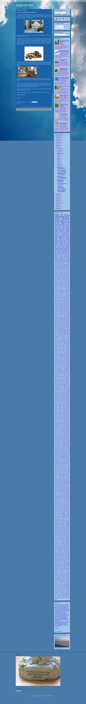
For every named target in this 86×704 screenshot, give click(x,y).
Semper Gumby (63, 506)
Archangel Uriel (58, 225)
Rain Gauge (61, 490)
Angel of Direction (58, 292)
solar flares (63, 586)
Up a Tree (65, 549)
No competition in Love (63, 459)
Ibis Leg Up (61, 424)
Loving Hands (62, 445)
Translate (65, 14)
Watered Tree (59, 555)
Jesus (62, 217)
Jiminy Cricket (59, 429)
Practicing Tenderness (65, 478)
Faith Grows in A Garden (62, 382)
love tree (67, 578)
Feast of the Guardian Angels (62, 226)
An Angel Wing (62, 279)
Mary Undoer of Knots (64, 447)
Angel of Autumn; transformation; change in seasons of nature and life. (62, 289)
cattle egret (57, 258)
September (59, 153)
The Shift (59, 538)
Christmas (67, 217)
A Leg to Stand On (61, 271)
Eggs (56, 378)
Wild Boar (67, 559)
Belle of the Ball (66, 323)
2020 (58, 145)
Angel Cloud (57, 280)
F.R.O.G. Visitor (57, 381)
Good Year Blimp (59, 242)
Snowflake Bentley (65, 512)
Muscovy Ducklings (60, 457)
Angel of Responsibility (59, 300)
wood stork (57, 232)
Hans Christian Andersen (64, 412)
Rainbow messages (65, 491)
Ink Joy (62, 425)
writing (56, 599)
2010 (57, 206)
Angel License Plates (62, 281)
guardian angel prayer (59, 231)
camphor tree (57, 573)
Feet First (57, 385)
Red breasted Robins (65, 494)
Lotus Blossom (66, 444)
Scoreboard (57, 506)
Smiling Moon (66, 510)
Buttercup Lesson (66, 331)
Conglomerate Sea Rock (59, 348)
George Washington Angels (61, 396)
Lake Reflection (57, 439)
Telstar (66, 527)
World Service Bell (64, 257)
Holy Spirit (58, 217)
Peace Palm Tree (61, 470)
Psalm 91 (58, 215)
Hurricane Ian (63, 423)
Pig (68, 474)
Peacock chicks (62, 472)
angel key (56, 570)
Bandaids (62, 319)
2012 (57, 203)
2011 (57, 205)
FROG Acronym (64, 381)
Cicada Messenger (65, 346)
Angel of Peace (66, 299)
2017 (57, 195)
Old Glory (57, 246)
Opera (56, 464)
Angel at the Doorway (65, 284)
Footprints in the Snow (59, 388)
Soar (66, 513)
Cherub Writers (61, 339)
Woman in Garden (61, 564)
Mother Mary (66, 219)
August (59, 154)
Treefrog (62, 216)
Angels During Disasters (59, 304)
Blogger (53, 695)
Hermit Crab (63, 417)
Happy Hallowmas (58, 413)
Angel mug (57, 288)
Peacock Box (63, 471)
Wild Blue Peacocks (61, 559)
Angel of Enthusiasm (59, 293)
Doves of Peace (61, 366)
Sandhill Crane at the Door (63, 503)
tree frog (66, 216)
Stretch (60, 523)
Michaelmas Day (65, 222)
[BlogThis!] (33, 102)
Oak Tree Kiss (63, 462)
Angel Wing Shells (58, 284)
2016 (57, 197)
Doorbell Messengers (59, 365)
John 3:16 (67, 430)
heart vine (67, 575)
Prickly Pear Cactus (65, 248)
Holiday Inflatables (63, 420)
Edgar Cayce (67, 377)
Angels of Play (63, 236)
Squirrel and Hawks (64, 517)
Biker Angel (57, 325)
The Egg (59, 531)
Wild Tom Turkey (62, 561)
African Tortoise (60, 275)
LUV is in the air (65, 437)
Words (65, 565)
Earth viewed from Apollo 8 (62, 372)
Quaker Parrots (66, 489)
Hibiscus (58, 418)
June (58, 158)
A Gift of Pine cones (64, 268)
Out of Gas (60, 465)
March (58, 162)
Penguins (62, 473)
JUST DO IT (60, 426)
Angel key (67, 279)
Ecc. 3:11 (62, 377)
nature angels (58, 224)
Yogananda (65, 567)
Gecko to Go (64, 394)
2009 (58, 208)
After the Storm (60, 276)
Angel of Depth (66, 291)
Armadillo (62, 221)
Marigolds (56, 447)
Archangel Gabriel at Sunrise (63, 314)
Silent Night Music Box (63, 508)
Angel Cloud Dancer (63, 280)
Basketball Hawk (66, 320)
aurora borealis (66, 572)
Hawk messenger (66, 415)
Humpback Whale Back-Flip (64, 422)
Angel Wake (67, 283)
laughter (60, 577)
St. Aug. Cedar (64, 518)
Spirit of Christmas (61, 515)
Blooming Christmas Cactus (62, 327)
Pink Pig (62, 475)
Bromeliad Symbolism (63, 329)
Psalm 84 (57, 249)
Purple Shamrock (60, 489)
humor (56, 576)
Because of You (63, 322)
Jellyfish (63, 427)
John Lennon (66, 243)
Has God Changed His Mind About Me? (62, 414)
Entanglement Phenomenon (64, 379)
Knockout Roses (58, 437)
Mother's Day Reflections (61, 456)
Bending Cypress (66, 324)
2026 (57, 135)
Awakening (67, 317)
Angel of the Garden (63, 302)
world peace (67, 598)
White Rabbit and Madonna (60, 558)
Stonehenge (57, 523)
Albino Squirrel (57, 277)
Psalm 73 (60, 484)
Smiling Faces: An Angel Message (61, 168)
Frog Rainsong (66, 391)
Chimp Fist (64, 341)
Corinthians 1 (64, 349)
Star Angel (57, 521)
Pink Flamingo (58, 248)
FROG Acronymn (63, 240)
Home (34, 109)
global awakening (63, 574)
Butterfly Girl (59, 333)
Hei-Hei (20, 103)
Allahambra (62, 277)
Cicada (60, 346)
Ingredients (59, 425)
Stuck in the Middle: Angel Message (64, 96)
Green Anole (66, 242)
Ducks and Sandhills (61, 370)
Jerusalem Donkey (65, 228)
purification (63, 580)
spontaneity (66, 231)
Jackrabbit (65, 426)
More (56, 19)
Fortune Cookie (62, 389)
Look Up (61, 444)
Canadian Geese (58, 337)
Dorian (64, 365)
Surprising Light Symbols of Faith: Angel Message (64, 69)
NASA (65, 457)
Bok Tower (57, 329)
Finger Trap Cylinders (63, 385)
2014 (57, 200)
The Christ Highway (65, 528)
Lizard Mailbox (57, 443)
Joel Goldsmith (61, 430)
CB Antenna (66, 336)
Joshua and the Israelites (59, 431)
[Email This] (32, 102)
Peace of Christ (58, 471)
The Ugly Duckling (64, 538)
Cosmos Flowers (58, 351)
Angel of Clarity (61, 291)
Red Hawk (65, 492)
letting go (60, 219)
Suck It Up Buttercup (65, 524)
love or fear (63, 578)
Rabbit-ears (57, 490)
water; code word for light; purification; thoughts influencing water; (62, 596)
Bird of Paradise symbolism (64, 325)
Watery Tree (64, 555)
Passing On (60, 468)
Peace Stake (67, 470)
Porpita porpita (58, 477)
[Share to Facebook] (35, 102)
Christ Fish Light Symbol (62, 342)
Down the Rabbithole (64, 367)
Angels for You (24, 5)
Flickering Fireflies (62, 386)
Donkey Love (63, 363)
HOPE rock (57, 410)
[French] (59, 18)
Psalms (58, 487)
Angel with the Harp (60, 303)
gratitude (67, 230)
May (58, 159)
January (59, 166)
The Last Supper (60, 535)
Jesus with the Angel (62, 428)
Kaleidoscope (57, 434)
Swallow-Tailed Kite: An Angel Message (64, 51)
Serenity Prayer (61, 507)
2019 (57, 147)
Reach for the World (59, 492)
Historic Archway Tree (59, 419)
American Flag (57, 279)
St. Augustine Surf (63, 519)
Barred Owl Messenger (59, 320)
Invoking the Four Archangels (63, 60)
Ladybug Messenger (59, 244)
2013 (57, 201)
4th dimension (64, 232)
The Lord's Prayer (58, 536)
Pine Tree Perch (58, 475)
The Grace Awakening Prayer (60, 534)
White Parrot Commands (64, 557)
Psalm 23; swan (58, 483)
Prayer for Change (63, 480)
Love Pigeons (57, 445)
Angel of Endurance (65, 292)
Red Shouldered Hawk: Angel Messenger (60, 180)
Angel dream (57, 287)
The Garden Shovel (64, 532)
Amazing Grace (65, 234)
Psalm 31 (62, 483)
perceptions (60, 579)
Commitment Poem (65, 347)
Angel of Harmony (58, 296)
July (58, 156)
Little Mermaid (60, 442)
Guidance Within (66, 409)
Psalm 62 (56, 484)
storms (60, 587)
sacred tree (57, 584)
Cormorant (57, 218)
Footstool (65, 388)
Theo (59, 540)
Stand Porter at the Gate (64, 520)
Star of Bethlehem (62, 521)
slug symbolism (58, 585)
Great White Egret (59, 227)
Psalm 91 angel (62, 249)
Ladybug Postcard (66, 438)
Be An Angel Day (58, 321)
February (59, 164)
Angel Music (64, 282)
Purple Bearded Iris (63, 487)
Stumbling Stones (58, 524)
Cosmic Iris (67, 350)
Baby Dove (57, 318)
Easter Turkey (58, 374)
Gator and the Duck (58, 394)
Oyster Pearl (57, 466)
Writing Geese (60, 566)
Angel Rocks (62, 283)
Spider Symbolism (63, 514)
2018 (57, 193)
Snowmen (56, 513)
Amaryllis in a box (65, 278)
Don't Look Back (58, 363)
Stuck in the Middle (65, 523)
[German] (63, 18)
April (58, 161)
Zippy (60, 569)
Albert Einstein (66, 276)
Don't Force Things (66, 362)
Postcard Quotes (58, 478)
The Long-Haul (66, 535)
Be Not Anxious (65, 321)
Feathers (67, 384)
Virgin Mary (67, 552)
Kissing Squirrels (66, 436)
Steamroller (57, 522)
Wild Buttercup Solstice (59, 560)
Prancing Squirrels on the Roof (60, 479)
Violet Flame (61, 552)
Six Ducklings (60, 510)
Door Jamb (61, 364)
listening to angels (65, 258)
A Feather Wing (57, 268)
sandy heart (61, 584)
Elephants (57, 240)
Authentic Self (62, 317)
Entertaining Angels (58, 380)
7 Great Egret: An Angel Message (64, 123)
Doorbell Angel (66, 364)
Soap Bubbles (61, 513)
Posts (57, 26)
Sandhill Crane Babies (59, 502)
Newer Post (19, 109)
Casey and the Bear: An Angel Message (61, 171)
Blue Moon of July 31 (65, 328)
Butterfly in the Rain (64, 335)
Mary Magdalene (58, 229)
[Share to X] (34, 102)
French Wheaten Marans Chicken (62, 390)
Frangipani (67, 389)
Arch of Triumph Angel (60, 313)
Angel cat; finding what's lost (61, 285)
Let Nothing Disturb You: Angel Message (64, 78)
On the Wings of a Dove (64, 463)
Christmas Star (61, 345)
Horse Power (63, 421)
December (59, 148)
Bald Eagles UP (66, 318)
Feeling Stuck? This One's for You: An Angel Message (61, 173)
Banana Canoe (57, 319)
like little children (58, 578)
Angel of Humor (65, 235)
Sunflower (67, 525)
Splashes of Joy (66, 516)
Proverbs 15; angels (63, 481)
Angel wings (57, 236)
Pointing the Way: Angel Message (64, 114)
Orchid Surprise (65, 246)
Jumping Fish (66, 431)
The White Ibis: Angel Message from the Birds (64, 41)
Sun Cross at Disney (60, 525)
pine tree (64, 579)
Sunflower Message (58, 526)
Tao (68, 526)
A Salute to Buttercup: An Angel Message (61, 186)
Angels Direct (66, 303)
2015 (57, 198)
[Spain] (66, 18)
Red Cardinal (66, 229)
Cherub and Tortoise (64, 238)
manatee (56, 579)
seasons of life (66, 584)
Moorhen (60, 245)
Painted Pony (62, 466)
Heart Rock (59, 417)
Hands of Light (58, 243)
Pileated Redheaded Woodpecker (62, 247)
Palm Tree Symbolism (62, 467)
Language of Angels (64, 439)
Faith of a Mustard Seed (61, 383)
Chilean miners (59, 341)
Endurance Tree (61, 378)
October (59, 151)
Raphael (67, 249)
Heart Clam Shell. (64, 416)
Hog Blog (64, 419)
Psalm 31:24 (67, 483)
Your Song (65, 568)
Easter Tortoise (66, 373)
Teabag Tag (57, 527)
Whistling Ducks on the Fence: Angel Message (64, 104)
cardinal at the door (63, 573)
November (59, 150)
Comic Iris (57, 347)
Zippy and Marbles (65, 569)
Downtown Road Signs (59, 368)
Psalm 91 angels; (61, 485)
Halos (60, 410)
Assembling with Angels (60, 316)
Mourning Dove (65, 245)
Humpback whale (58, 423)
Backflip (61, 318)
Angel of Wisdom (66, 300)
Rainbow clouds (66, 490)
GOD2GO (56, 392)
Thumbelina (63, 540)
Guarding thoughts (58, 409)
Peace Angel (60, 469)
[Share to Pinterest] (37, 102)
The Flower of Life (64, 531)
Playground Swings (65, 476)
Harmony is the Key (65, 413)
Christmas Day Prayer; (59, 344)
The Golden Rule (66, 533)
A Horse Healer (59, 270)
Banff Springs (66, 319)
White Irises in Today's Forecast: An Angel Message (61, 177)
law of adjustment (65, 577)
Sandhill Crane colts (58, 504)
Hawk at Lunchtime (58, 415)
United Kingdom (60, 549)
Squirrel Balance (58, 517)
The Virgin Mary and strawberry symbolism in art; (62, 539)
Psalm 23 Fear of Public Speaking (62, 482)
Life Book (62, 440)
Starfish (67, 521)
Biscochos (56, 326)
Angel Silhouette (58, 235)
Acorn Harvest (61, 274)
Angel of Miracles (58, 298)
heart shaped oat (61, 575)
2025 (57, 137)
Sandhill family (66, 505)
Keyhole (60, 435)
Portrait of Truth (65, 477)
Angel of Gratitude (65, 224)
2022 (57, 142)
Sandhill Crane (65, 223)
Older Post (49, 109)
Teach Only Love (62, 527)
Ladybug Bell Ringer (58, 438)
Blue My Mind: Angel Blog (64, 87)
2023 (57, 140)
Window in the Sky (61, 562)
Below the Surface (58, 324)
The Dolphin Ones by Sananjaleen (61, 529)
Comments (58, 28)
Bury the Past (60, 331)
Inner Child (66, 425)
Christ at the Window (64, 343)
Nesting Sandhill (62, 458)
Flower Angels (66, 387)
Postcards (57, 223)
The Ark (60, 528)
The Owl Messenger (60, 537)
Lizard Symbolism (64, 443)
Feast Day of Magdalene (61, 384)
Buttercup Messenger (59, 332)
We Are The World (63, 556)
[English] (56, 18)
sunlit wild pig (64, 587)
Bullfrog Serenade (63, 330)
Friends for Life (58, 391)
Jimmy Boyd (65, 429)
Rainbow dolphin (58, 491)
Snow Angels (57, 512)
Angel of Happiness (65, 295)
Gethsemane (64, 397)
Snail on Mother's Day (59, 511)
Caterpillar (62, 338)
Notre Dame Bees (65, 461)
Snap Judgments (66, 511)
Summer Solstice (59, 220)
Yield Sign (60, 567)
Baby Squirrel (66, 225)
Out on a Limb (66, 465)
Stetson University (65, 522)
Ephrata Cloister (66, 380)
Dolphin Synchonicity (58, 362)
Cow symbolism (66, 351)
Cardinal (63, 337)
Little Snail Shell (66, 442)
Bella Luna (60, 323)
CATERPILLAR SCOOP (59, 336)
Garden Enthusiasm (62, 392)
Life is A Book (61, 441)
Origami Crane (60, 464)
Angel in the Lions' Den (64, 287)
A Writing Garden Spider (61, 272)
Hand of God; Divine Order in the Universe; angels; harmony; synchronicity (62, 411)
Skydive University (59, 230)
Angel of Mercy (66, 297)
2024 (57, 139)
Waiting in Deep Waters (59, 553)
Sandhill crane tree (60, 505)
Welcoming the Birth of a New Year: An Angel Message (61, 190)
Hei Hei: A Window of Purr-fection (61, 184)
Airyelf (46, 695)
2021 (57, 143)
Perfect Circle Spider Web (63, 474)
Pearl (59, 473)
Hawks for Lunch (58, 416)
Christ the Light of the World (62, 239)
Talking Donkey (65, 526)
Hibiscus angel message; (64, 418)
